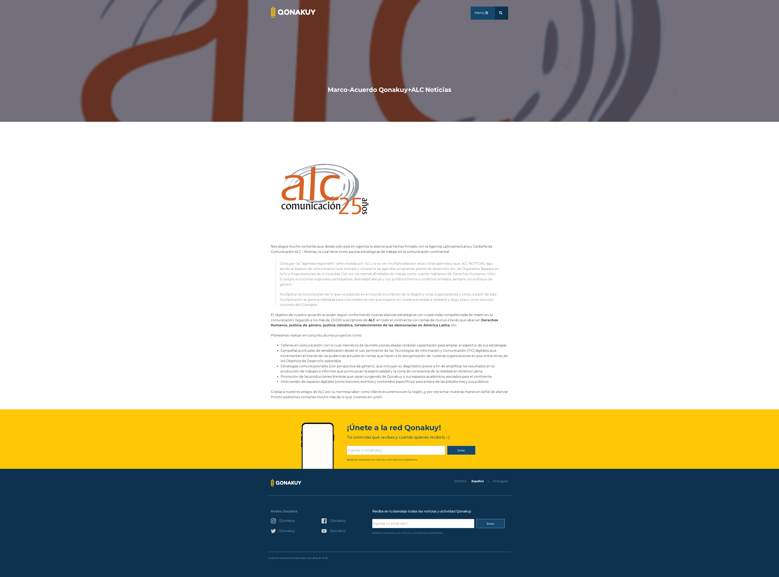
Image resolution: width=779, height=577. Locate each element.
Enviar (461, 450)
